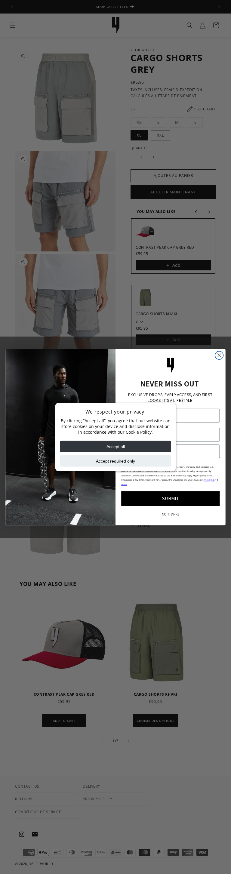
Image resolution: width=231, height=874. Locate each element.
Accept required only (115, 460)
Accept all (115, 446)
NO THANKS (170, 514)
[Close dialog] (219, 355)
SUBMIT (170, 498)
